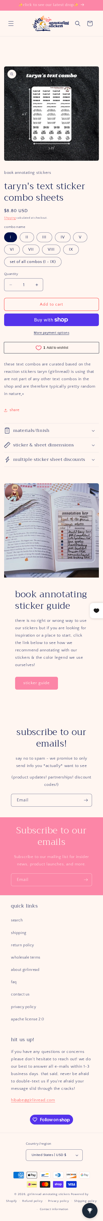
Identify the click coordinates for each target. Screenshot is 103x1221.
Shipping (10, 217)
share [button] (15, 410)
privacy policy (23, 1007)
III (44, 237)
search (17, 920)
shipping (18, 933)
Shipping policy (85, 1201)
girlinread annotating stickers (48, 1194)
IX (71, 249)
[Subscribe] (86, 800)
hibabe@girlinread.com (33, 1100)
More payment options (51, 333)
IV (63, 237)
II (27, 237)
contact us (20, 994)
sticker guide (36, 683)
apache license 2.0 (27, 1019)
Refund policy (32, 1201)
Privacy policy (58, 1201)
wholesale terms (25, 957)
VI (12, 249)
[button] (11, 23)
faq (14, 982)
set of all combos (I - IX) (33, 262)
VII (31, 249)
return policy (22, 945)
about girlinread (25, 970)
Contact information (54, 1209)
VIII (51, 249)
